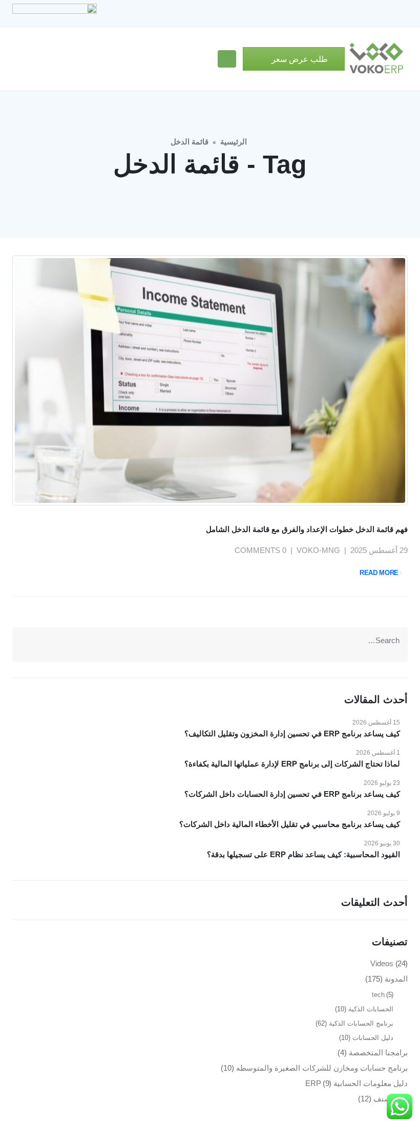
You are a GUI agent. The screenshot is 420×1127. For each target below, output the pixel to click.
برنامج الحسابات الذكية (361, 1023)
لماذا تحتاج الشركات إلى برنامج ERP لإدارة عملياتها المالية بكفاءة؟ (292, 763)
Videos (381, 963)
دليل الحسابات (372, 1037)
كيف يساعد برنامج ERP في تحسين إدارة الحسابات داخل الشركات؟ (292, 794)
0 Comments (260, 550)
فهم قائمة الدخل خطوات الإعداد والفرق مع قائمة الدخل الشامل (307, 529)
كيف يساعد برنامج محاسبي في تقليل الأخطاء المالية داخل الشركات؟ (289, 824)
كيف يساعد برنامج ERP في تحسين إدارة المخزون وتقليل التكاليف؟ (292, 733)
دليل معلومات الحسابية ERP (356, 1083)
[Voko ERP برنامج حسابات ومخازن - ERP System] (376, 58)
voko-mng (318, 550)
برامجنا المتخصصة (378, 1052)
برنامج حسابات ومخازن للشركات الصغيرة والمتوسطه (322, 1068)
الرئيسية (233, 141)
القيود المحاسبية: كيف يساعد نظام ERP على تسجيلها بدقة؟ (303, 854)
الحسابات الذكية (370, 1009)
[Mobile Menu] (227, 59)
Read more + (382, 573)
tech (378, 994)
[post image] (210, 380)
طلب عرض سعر (298, 59)
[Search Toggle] (205, 59)
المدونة (396, 978)
